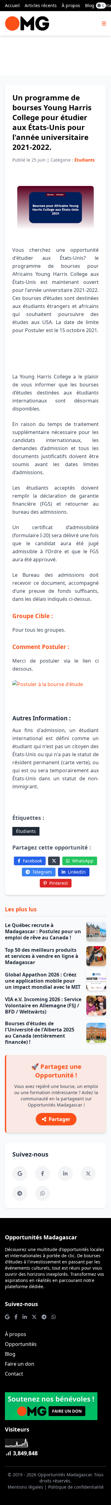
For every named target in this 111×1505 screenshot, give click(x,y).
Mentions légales (25, 1487)
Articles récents (41, 5)
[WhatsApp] (42, 1193)
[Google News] (19, 1173)
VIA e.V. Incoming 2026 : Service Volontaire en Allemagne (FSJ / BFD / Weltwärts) (43, 1005)
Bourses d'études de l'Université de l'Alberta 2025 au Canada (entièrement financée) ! (39, 1032)
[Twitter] (54, 861)
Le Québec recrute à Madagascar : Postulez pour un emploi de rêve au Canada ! (43, 931)
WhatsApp (82, 861)
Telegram (42, 872)
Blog (89, 5)
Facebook (32, 861)
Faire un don (19, 1363)
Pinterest (58, 883)
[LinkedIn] (65, 1173)
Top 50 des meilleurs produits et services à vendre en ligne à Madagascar (41, 956)
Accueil (12, 5)
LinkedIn (77, 872)
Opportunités (21, 1344)
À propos (71, 5)
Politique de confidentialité (76, 1487)
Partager (59, 1119)
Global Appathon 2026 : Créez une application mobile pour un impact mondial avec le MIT (42, 980)
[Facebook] (42, 1173)
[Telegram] (19, 1193)
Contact (14, 1373)
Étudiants (26, 831)
